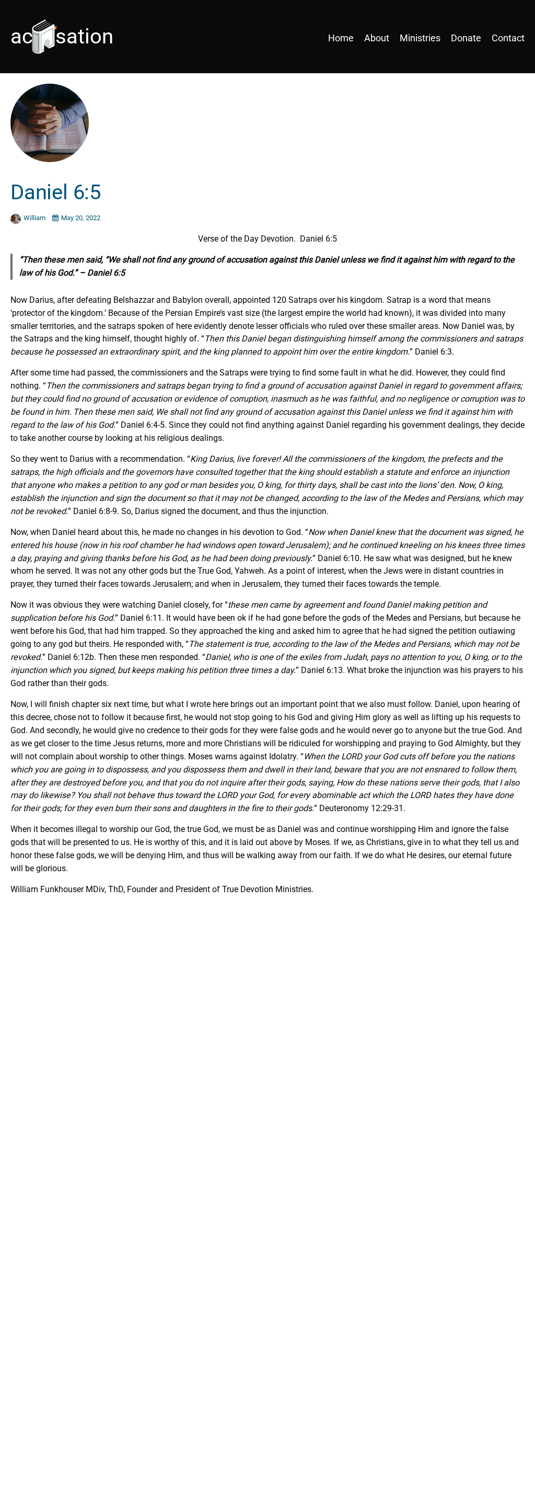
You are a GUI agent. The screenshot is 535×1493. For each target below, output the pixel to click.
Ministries (420, 37)
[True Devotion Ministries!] (73, 38)
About (376, 37)
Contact (508, 37)
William (35, 218)
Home (341, 37)
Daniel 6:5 (55, 192)
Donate (466, 37)
